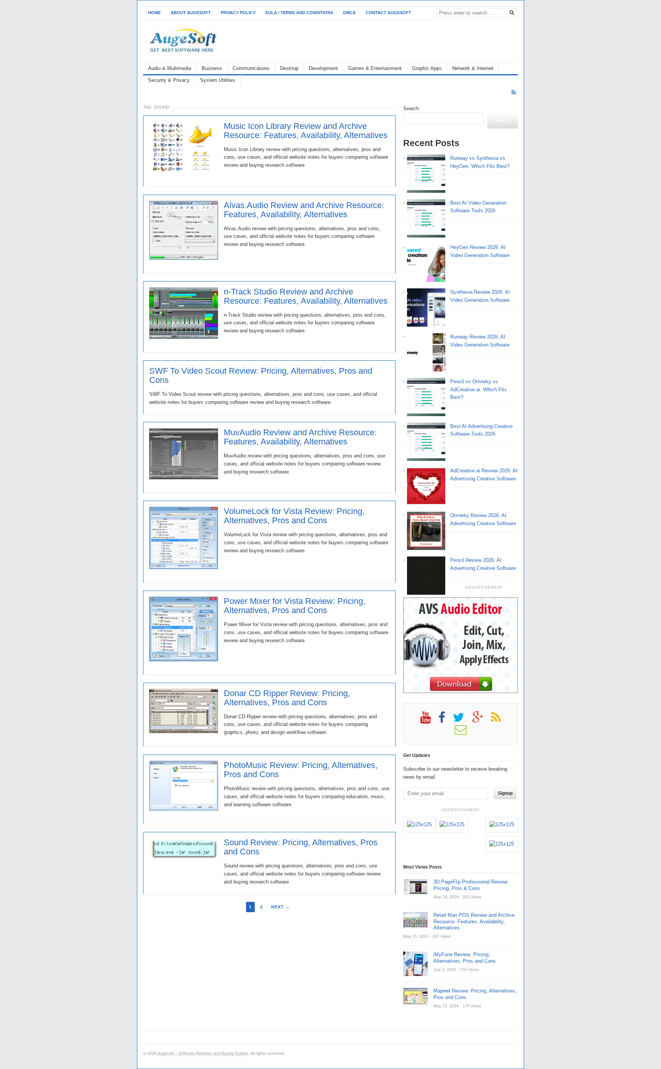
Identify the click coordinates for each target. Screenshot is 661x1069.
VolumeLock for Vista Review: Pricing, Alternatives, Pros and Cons (294, 516)
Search (411, 108)
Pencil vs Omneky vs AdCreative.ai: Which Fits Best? (478, 389)
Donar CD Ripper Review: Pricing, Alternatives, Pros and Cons (287, 698)
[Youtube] (429, 720)
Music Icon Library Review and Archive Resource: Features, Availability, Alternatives (305, 131)
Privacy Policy (238, 12)
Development (323, 68)
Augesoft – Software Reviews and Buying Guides (202, 1053)
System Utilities (217, 80)
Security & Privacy (169, 80)
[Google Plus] (481, 720)
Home (154, 12)
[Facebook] (445, 720)
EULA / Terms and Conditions (299, 12)
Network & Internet (472, 68)
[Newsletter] (464, 732)
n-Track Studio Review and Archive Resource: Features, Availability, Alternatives (305, 296)
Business (212, 68)
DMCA (349, 12)
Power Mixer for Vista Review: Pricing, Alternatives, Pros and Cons (294, 606)
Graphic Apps (427, 68)
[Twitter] (462, 720)
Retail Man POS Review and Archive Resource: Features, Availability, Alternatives (473, 921)
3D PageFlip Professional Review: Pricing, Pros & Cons (471, 885)
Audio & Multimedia (169, 68)
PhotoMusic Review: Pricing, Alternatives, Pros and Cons (301, 770)
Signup (505, 793)
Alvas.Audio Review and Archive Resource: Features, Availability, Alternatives (304, 210)
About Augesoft (191, 12)
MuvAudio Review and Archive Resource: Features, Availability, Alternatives (300, 437)
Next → (280, 907)
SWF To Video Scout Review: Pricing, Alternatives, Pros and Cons (260, 375)
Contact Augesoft (388, 12)
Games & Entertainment (375, 68)
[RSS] (514, 92)
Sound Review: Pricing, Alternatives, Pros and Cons (301, 847)
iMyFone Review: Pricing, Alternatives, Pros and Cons (464, 958)
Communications (251, 68)
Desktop (289, 68)
